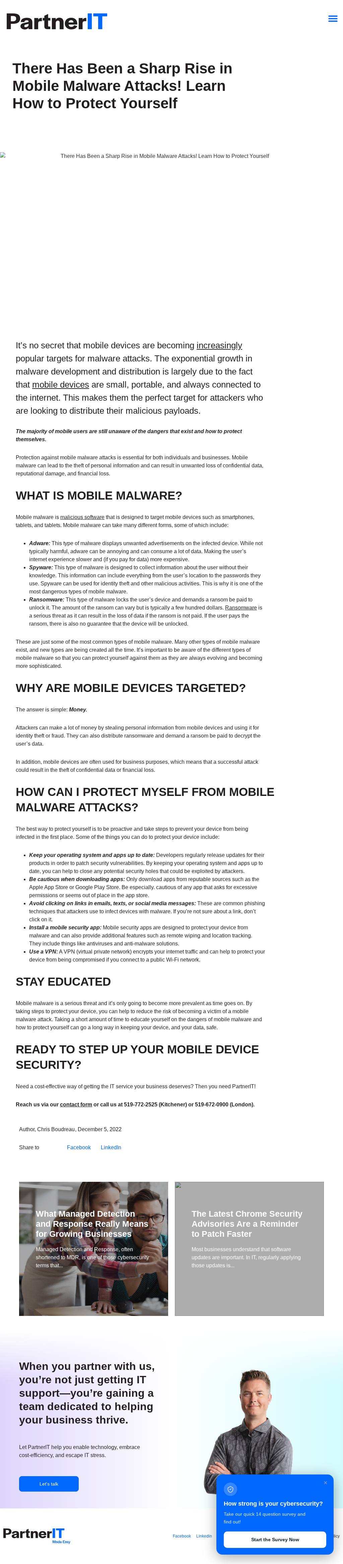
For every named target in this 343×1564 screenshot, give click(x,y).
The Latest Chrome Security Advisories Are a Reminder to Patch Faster (247, 1223)
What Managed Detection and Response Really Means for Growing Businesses (92, 1223)
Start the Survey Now (275, 1539)
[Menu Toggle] (333, 18)
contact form (76, 1104)
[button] (79, 1147)
